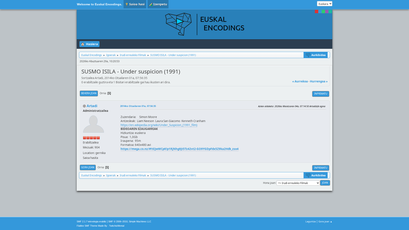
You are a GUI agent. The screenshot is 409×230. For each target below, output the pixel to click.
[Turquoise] (330, 11)
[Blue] (320, 11)
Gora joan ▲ (325, 221)
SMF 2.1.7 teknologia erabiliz (91, 221)
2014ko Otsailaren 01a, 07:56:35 (138, 106)
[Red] (316, 11)
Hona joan (269, 182)
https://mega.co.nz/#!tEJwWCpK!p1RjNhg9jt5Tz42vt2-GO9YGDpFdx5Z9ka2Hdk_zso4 (180, 149)
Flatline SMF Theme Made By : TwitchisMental (100, 225)
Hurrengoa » (319, 81)
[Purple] (326, 11)
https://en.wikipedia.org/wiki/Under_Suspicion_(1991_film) (159, 125)
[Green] (323, 11)
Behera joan (88, 93)
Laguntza (310, 221)
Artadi (92, 106)
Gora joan (87, 167)
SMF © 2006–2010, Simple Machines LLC (129, 221)
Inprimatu (320, 93)
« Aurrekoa (300, 81)
